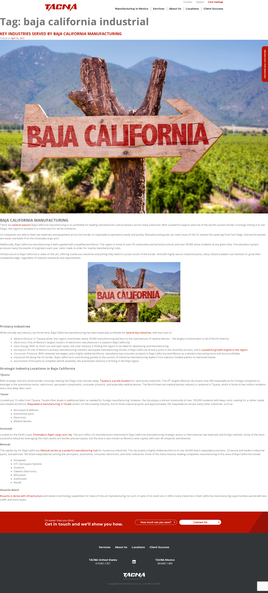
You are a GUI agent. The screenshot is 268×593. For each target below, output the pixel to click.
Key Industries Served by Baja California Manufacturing (61, 33)
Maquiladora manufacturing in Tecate (49, 404)
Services (158, 8)
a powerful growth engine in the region (224, 350)
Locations (192, 8)
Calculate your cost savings (265, 64)
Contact (187, 2)
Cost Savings (215, 2)
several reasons (21, 225)
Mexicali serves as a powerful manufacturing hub (69, 450)
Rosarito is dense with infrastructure (21, 496)
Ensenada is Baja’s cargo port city (52, 434)
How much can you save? (156, 522)
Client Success (159, 547)
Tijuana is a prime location (115, 380)
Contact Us (200, 522)
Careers (200, 2)
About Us (175, 8)
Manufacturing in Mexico (131, 8)
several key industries (138, 332)
